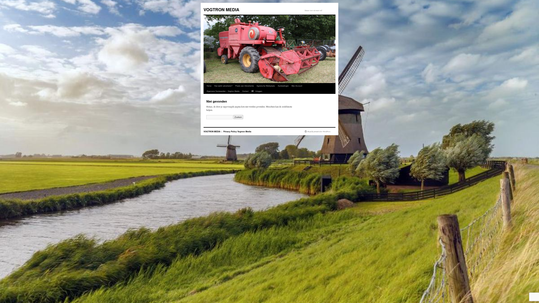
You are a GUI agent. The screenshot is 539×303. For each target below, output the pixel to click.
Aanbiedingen (283, 85)
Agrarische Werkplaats (266, 85)
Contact (245, 91)
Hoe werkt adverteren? (223, 85)
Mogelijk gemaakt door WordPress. (319, 131)
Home (209, 85)
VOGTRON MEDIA (221, 9)
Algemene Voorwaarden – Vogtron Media (223, 91)
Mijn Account (297, 85)
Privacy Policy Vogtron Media (237, 131)
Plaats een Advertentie (244, 85)
